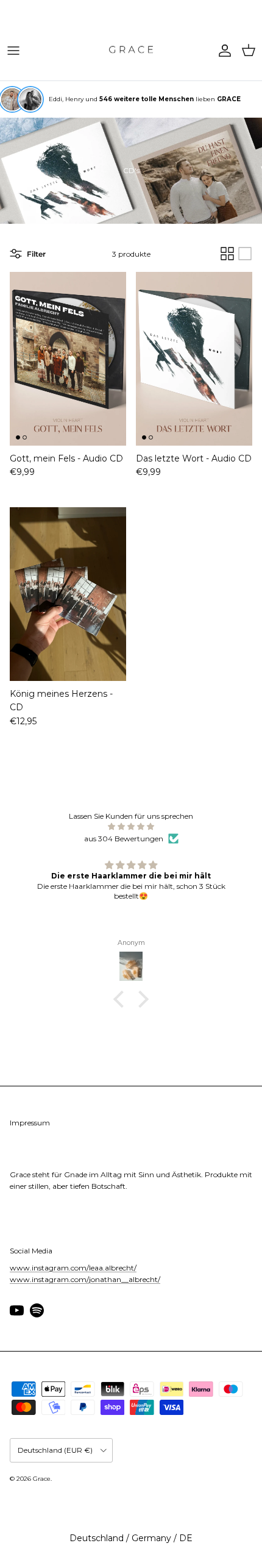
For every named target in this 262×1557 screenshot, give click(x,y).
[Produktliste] (245, 253)
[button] (121, 999)
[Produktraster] (227, 253)
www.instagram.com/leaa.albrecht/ (73, 1267)
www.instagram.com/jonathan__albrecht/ (85, 1279)
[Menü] (13, 50)
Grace (42, 1479)
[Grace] (131, 50)
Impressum (30, 1122)
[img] (131, 826)
